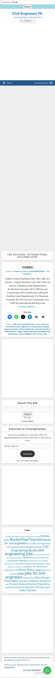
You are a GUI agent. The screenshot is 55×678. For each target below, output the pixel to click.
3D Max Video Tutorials (32, 536)
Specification (13, 334)
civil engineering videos (14, 558)
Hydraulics (39, 569)
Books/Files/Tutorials (26, 539)
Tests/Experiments (13, 587)
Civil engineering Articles (31, 546)
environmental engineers (23, 564)
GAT (34, 567)
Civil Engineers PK (27, 13)
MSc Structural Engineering (23, 324)
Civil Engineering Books (29, 548)
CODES (27, 267)
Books (6, 539)
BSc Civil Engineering (42, 543)
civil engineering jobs (24, 551)
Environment (32, 561)
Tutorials (39, 587)
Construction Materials (17, 560)
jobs (21, 573)
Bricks (30, 544)
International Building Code (40, 331)
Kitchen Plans (29, 577)
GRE (16, 570)
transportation (28, 587)
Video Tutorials (27, 590)
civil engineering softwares (42, 555)
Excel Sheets (38, 563)
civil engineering (13, 547)
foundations (27, 566)
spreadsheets (45, 581)
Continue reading (27, 306)
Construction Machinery (40, 557)
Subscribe (27, 453)
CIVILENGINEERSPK (37, 271)
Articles (45, 536)
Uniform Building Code (27, 334)
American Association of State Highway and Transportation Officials (27, 325)
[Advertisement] (27, 52)
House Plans (26, 570)
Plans (38, 577)
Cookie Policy (9, 667)
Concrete (26, 557)
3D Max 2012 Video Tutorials (15, 536)
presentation (23, 581)
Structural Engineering (39, 583)
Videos (47, 587)
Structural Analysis (18, 583)
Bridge (19, 331)
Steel (7, 584)
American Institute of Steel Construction (19, 329)
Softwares (34, 580)
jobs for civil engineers (25, 575)
